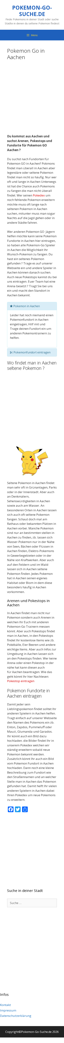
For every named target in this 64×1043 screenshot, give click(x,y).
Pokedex (39, 195)
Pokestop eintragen (20, 681)
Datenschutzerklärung (15, 1016)
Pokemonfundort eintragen (31, 352)
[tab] (32, 306)
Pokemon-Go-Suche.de (32, 11)
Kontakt (5, 1005)
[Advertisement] (32, 98)
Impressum (8, 1010)
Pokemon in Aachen (26, 306)
